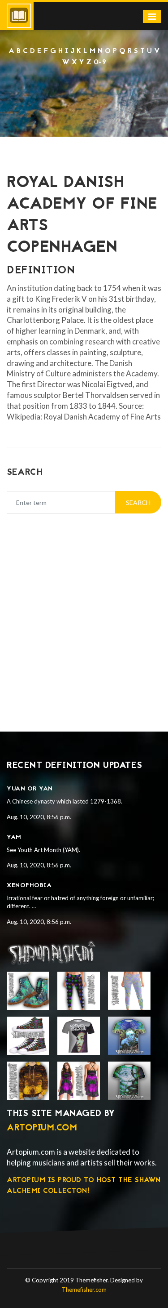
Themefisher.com (84, 1289)
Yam (14, 837)
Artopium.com (42, 1128)
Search (138, 502)
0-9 (100, 62)
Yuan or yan (30, 789)
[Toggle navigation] (152, 16)
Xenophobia (29, 885)
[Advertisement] (84, 611)
